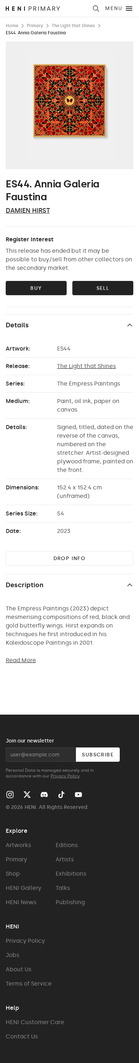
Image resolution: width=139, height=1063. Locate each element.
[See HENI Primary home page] (46, 8)
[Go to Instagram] (10, 794)
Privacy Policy (65, 776)
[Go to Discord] (44, 794)
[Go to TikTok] (61, 794)
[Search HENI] (95, 8)
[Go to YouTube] (78, 794)
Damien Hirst (28, 211)
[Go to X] (27, 794)
